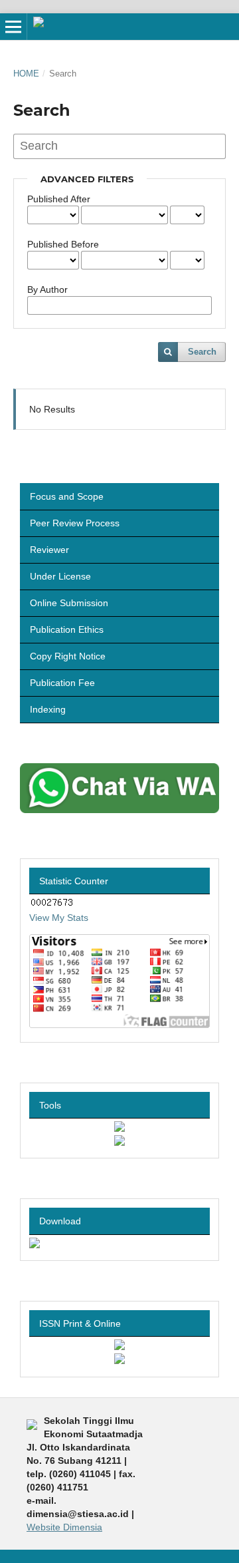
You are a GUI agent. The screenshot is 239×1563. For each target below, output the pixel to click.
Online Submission (69, 603)
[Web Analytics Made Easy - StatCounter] (51, 904)
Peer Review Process (75, 523)
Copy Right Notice (68, 656)
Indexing (48, 709)
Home (26, 74)
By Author (47, 289)
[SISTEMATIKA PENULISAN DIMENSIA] (34, 1245)
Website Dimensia (64, 1527)
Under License (60, 576)
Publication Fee (62, 682)
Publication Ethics (67, 629)
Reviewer (49, 549)
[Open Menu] (13, 26)
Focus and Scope (67, 496)
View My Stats (58, 917)
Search (202, 352)
